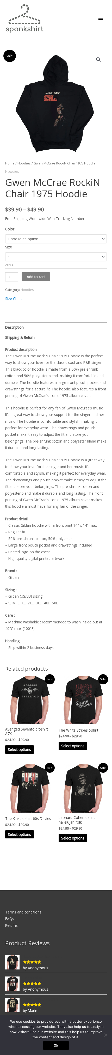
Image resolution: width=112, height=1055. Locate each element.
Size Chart (13, 298)
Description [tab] (14, 327)
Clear (9, 265)
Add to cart (36, 276)
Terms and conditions (23, 912)
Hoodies (24, 163)
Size (8, 246)
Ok (56, 1045)
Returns (11, 925)
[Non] (105, 1035)
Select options (19, 749)
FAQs (9, 918)
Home (10, 163)
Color (9, 228)
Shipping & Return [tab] (20, 337)
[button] (98, 59)
